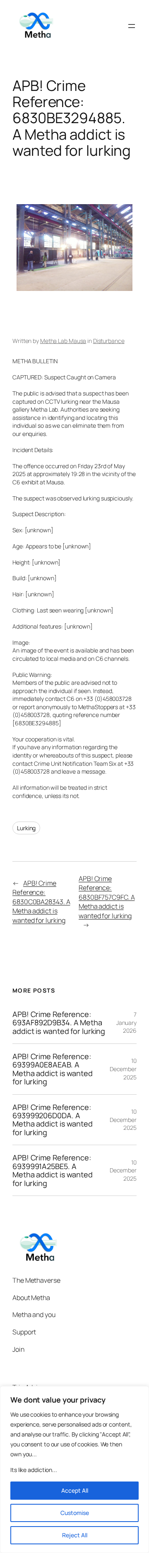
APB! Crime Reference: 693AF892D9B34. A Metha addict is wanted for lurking (58, 1022)
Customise (74, 1513)
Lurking (26, 828)
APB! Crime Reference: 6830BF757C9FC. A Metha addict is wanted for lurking (107, 897)
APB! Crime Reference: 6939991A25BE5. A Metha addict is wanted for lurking (52, 1170)
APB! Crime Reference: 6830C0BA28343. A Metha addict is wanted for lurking (41, 902)
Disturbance (109, 341)
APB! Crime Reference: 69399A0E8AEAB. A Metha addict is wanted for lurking (52, 1069)
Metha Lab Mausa (63, 341)
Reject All (74, 1535)
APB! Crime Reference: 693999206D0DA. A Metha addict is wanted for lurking (52, 1120)
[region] (74, 1469)
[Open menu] (132, 26)
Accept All (74, 1490)
